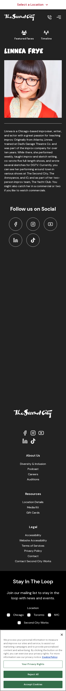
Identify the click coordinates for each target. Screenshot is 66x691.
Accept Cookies (33, 684)
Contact (33, 556)
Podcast (33, 469)
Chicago (18, 615)
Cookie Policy (50, 657)
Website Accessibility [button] (33, 540)
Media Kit (33, 507)
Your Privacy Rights (33, 664)
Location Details (33, 502)
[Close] (62, 635)
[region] (33, 660)
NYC (56, 615)
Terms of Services (33, 546)
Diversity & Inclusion (33, 464)
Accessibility (33, 535)
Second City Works (36, 622)
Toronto (39, 615)
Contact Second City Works (33, 561)
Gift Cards (33, 512)
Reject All (33, 674)
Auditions (33, 479)
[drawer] (59, 17)
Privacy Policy (33, 551)
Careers (33, 474)
